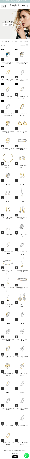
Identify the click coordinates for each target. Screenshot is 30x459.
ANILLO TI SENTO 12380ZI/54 (22, 408)
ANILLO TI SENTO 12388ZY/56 (8, 356)
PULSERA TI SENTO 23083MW (8, 270)
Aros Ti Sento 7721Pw (8, 200)
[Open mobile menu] (27, 6)
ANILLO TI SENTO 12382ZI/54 (22, 391)
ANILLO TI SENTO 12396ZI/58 (22, 234)
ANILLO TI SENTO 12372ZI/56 (22, 79)
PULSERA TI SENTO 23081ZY (22, 148)
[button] (2, 59)
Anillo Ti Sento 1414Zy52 (8, 96)
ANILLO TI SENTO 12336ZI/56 (8, 114)
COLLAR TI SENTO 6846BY (7, 304)
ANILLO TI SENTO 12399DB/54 (8, 62)
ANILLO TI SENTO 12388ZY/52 (22, 373)
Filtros (4, 45)
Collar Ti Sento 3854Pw (22, 200)
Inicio (2, 41)
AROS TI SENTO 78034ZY (22, 131)
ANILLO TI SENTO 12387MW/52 (8, 373)
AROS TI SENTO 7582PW (8, 234)
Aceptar (15, 456)
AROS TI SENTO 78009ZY (22, 217)
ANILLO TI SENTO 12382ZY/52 (8, 391)
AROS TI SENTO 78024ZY (22, 165)
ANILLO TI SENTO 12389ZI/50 (22, 356)
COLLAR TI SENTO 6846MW (8, 287)
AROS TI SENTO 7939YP (8, 217)
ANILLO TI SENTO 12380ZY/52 (8, 425)
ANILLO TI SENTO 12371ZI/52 (22, 442)
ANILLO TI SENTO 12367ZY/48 (8, 251)
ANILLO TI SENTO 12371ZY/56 (8, 442)
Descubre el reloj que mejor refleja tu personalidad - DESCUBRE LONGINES (15, 1)
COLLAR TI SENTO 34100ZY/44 (7, 165)
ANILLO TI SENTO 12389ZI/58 (8, 339)
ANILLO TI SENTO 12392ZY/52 (8, 322)
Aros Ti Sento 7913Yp (22, 183)
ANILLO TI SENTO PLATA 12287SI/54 (22, 252)
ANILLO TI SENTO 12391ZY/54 (8, 148)
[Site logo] (14, 5)
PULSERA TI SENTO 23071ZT (22, 287)
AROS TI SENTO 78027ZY (22, 304)
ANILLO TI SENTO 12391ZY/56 (8, 131)
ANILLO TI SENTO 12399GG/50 (22, 62)
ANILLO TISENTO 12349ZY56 (22, 96)
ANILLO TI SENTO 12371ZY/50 (8, 79)
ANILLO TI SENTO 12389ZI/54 (22, 339)
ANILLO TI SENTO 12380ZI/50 (22, 425)
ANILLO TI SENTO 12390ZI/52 (22, 322)
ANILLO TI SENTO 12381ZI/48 (8, 408)
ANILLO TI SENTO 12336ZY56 (22, 114)
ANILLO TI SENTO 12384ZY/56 (8, 183)
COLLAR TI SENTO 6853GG (22, 270)
